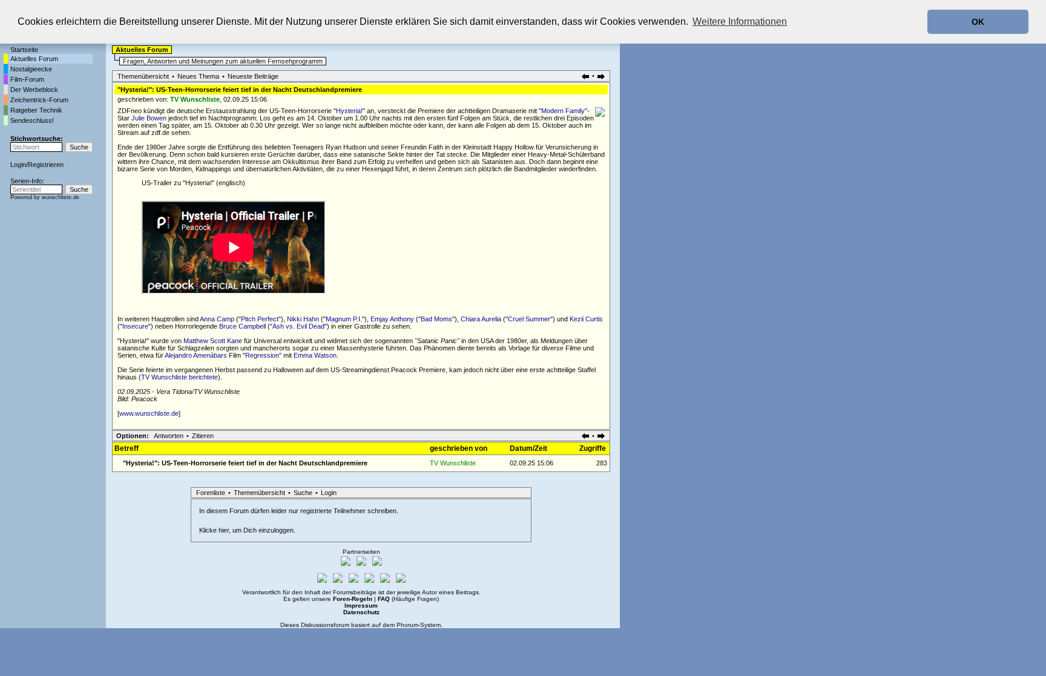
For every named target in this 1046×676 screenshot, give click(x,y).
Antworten (168, 435)
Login (18, 164)
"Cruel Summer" (529, 319)
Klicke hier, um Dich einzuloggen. (247, 530)
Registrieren (46, 164)
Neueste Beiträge (253, 76)
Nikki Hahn (303, 319)
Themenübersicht (143, 76)
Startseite (24, 49)
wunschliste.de (60, 197)
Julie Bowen (148, 118)
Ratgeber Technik (36, 110)
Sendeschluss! (32, 120)
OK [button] (978, 22)
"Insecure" (135, 326)
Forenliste (210, 492)
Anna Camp (217, 319)
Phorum (407, 625)
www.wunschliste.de (149, 413)
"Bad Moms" (436, 319)
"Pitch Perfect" (259, 319)
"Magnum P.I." (343, 319)
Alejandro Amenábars (196, 355)
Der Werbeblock (34, 89)
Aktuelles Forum (34, 58)
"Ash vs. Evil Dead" (298, 326)
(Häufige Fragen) (408, 599)
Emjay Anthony (392, 319)
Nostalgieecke (31, 69)
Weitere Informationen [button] (739, 21)
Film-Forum (27, 79)
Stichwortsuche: (36, 138)
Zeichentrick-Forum (39, 99)
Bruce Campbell (242, 326)
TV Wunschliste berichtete (179, 377)
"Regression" (262, 355)
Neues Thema (198, 76)
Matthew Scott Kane (212, 340)
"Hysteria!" (349, 110)
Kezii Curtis (586, 319)
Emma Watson (315, 355)
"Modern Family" (563, 110)
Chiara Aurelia (481, 319)
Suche (303, 492)
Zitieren (203, 435)
